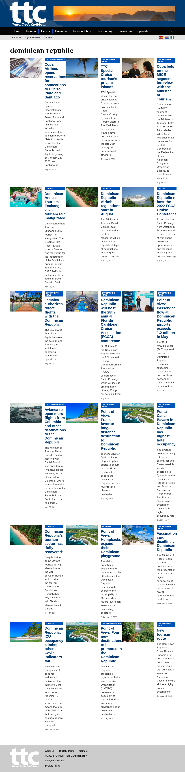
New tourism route (163, 634)
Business (61, 31)
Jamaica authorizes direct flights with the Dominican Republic (54, 312)
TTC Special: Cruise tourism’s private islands (109, 76)
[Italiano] (172, 37)
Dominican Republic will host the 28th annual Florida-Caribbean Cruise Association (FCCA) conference (111, 320)
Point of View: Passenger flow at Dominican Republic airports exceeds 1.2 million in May (166, 318)
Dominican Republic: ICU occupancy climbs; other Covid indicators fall (54, 644)
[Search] (171, 31)
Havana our (125, 31)
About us (16, 37)
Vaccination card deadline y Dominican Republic (167, 541)
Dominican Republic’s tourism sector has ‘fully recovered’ (54, 541)
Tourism (30, 31)
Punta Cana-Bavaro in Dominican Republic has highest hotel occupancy (166, 428)
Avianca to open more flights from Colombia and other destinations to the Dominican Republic (55, 426)
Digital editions (32, 37)
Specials (142, 31)
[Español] (161, 37)
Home (16, 31)
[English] (166, 37)
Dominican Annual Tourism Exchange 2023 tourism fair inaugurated (55, 206)
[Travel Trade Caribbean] (29, 13)
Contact (48, 37)
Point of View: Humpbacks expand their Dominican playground (111, 543)
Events (45, 31)
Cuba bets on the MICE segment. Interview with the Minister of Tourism (165, 82)
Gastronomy (104, 31)
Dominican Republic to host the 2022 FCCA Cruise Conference (167, 204)
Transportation (81, 31)
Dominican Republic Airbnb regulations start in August (110, 204)
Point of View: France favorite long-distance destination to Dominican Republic (110, 430)
